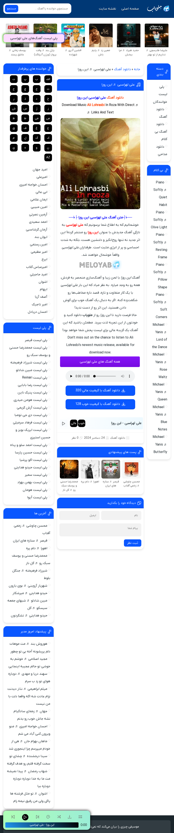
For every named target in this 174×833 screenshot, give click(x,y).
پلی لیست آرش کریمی (32, 408)
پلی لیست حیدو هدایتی (30, 467)
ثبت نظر (132, 543)
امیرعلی (41, 177)
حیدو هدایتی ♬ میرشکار (30, 593)
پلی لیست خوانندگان (160, 94)
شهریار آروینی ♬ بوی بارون (28, 586)
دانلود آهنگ (122, 69)
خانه (137, 69)
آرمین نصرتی (38, 214)
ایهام (43, 289)
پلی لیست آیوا (37, 497)
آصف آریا (41, 297)
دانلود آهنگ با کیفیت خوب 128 (97, 404)
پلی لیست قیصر (36, 340)
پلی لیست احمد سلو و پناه (28, 445)
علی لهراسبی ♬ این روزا (118, 85)
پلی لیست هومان (35, 490)
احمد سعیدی (38, 222)
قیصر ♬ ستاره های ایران (30, 541)
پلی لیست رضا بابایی (32, 385)
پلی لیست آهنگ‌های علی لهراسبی (34, 38)
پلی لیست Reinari (34, 378)
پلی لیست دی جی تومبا (30, 415)
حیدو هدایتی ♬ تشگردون (29, 615)
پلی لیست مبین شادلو (31, 370)
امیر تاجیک (39, 304)
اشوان (43, 282)
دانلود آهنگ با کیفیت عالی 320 (98, 390)
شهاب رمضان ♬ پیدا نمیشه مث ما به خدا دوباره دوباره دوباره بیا (28, 778)
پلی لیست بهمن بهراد (32, 482)
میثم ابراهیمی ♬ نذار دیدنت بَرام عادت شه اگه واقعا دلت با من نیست (28, 696)
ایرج (44, 259)
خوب (81, 423)
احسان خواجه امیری (33, 185)
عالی (73, 423)
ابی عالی (41, 192)
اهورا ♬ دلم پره (36, 548)
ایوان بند (40, 237)
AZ (48, 158)
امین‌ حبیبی (39, 207)
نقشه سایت (107, 9)
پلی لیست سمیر (36, 475)
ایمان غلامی (38, 199)
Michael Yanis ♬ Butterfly (160, 444)
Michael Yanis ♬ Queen (160, 392)
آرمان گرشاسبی (36, 229)
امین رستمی (38, 244)
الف (48, 79)
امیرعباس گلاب (36, 267)
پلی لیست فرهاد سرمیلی (30, 422)
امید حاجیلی (38, 274)
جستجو (11, 8)
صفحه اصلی (130, 9)
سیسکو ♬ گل (37, 608)
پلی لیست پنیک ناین (32, 392)
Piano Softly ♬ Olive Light (159, 220)
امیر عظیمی (39, 252)
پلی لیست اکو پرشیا (33, 460)
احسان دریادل (37, 312)
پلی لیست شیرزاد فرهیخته (28, 362)
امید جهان (40, 169)
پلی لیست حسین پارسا (31, 452)
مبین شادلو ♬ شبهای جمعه (27, 601)
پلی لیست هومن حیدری (30, 400)
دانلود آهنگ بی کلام (161, 131)
